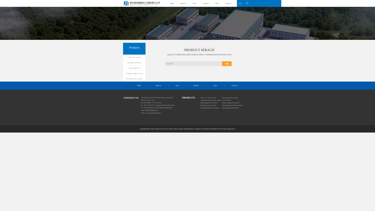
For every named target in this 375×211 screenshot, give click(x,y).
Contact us (228, 3)
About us (183, 3)
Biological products (134, 63)
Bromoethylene (134, 68)
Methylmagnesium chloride (208, 103)
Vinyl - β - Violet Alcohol (208, 97)
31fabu (223, 129)
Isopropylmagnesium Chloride (209, 108)
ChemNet (205, 129)
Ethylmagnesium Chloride (208, 105)
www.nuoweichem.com (153, 113)
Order (217, 3)
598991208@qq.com (151, 110)
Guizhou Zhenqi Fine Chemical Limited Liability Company (166, 129)
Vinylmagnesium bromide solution (211, 100)
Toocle (219, 129)
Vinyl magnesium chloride (230, 97)
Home (172, 3)
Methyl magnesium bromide (230, 103)
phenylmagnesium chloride (230, 108)
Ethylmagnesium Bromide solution (232, 105)
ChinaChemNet (213, 129)
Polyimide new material (134, 79)
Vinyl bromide (226, 100)
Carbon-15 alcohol (134, 57)
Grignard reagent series (134, 73)
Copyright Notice (230, 129)
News (194, 3)
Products (205, 3)
